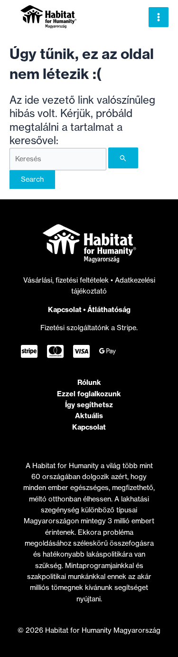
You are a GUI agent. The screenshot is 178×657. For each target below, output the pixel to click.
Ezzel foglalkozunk (89, 393)
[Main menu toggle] (159, 17)
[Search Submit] (123, 157)
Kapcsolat (65, 309)
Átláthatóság (109, 309)
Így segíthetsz (89, 404)
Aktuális (89, 415)
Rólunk (89, 382)
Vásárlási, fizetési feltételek (67, 280)
